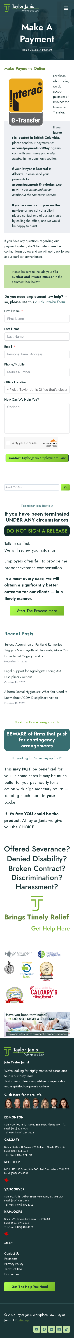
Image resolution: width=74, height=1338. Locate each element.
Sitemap (23, 1320)
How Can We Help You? (21, 399)
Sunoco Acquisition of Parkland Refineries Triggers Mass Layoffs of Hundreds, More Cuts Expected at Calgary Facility (36, 650)
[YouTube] (36, 1329)
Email (8, 346)
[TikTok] (66, 1329)
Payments (10, 1258)
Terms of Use (13, 1269)
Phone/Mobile (14, 364)
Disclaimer (11, 1274)
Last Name (12, 329)
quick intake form (50, 302)
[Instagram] (59, 1329)
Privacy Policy (13, 1264)
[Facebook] (44, 1329)
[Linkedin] (51, 1329)
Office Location (15, 382)
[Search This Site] (65, 487)
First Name (12, 311)
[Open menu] (66, 8)
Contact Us (11, 1253)
